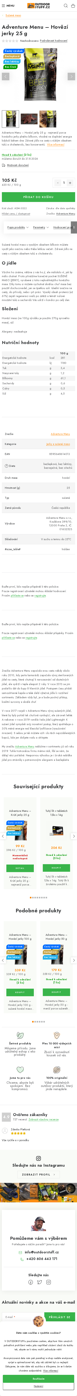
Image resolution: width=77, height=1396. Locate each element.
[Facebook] (30, 1282)
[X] (39, 1282)
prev (3, 836)
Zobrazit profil (36, 1174)
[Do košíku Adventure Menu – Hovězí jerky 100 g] (20, 992)
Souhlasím (38, 1379)
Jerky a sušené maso (58, 444)
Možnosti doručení (18, 165)
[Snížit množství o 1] (57, 182)
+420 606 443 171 (41, 1258)
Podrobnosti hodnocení (53, 41)
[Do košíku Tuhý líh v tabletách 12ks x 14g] (56, 868)
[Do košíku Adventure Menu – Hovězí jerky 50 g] (56, 992)
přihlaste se (17, 595)
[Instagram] (48, 1282)
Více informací (50, 1370)
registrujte (40, 595)
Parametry (39, 227)
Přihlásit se (59, 1317)
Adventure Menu (65, 213)
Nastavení (38, 1386)
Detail (20, 868)
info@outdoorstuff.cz (42, 1252)
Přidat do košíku (38, 197)
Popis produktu (16, 227)
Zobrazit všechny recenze (44, 1119)
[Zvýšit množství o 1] (70, 182)
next (74, 836)
